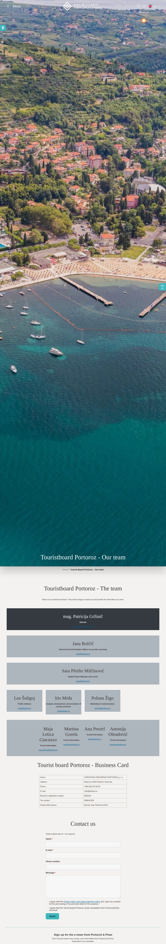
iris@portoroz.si (63, 711)
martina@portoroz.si (71, 745)
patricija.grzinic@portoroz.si (83, 627)
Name (49, 839)
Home (65, 570)
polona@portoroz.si (102, 708)
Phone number (53, 861)
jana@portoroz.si (83, 654)
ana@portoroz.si (94, 739)
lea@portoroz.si (24, 708)
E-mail (49, 850)
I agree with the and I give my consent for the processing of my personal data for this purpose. (84, 903)
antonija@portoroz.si (118, 745)
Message (51, 873)
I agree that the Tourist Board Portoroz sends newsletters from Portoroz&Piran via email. (84, 909)
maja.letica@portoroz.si (48, 750)
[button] (3, 28)
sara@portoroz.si (83, 681)
